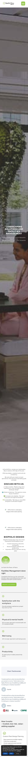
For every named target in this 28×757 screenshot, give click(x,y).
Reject (11, 753)
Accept (5, 753)
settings (19, 750)
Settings (17, 753)
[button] (23, 3)
